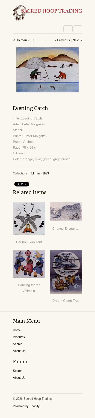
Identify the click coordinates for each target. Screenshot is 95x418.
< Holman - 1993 (25, 40)
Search (17, 344)
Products (19, 337)
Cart (78, 28)
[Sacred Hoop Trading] (47, 13)
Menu (68, 28)
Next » (77, 40)
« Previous (62, 40)
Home (17, 330)
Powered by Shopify (26, 406)
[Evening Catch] (47, 69)
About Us (19, 351)
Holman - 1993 (39, 173)
